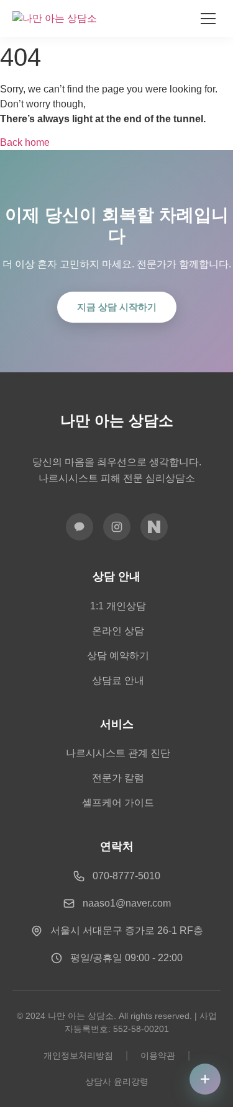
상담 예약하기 (118, 655)
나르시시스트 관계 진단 (118, 753)
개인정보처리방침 (78, 1055)
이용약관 (157, 1055)
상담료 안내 (118, 680)
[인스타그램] (116, 526)
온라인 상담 (118, 630)
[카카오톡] (79, 526)
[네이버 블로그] (154, 526)
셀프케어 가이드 (118, 802)
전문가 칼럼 (118, 778)
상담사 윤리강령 (116, 1082)
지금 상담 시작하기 (117, 307)
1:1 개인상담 (118, 606)
